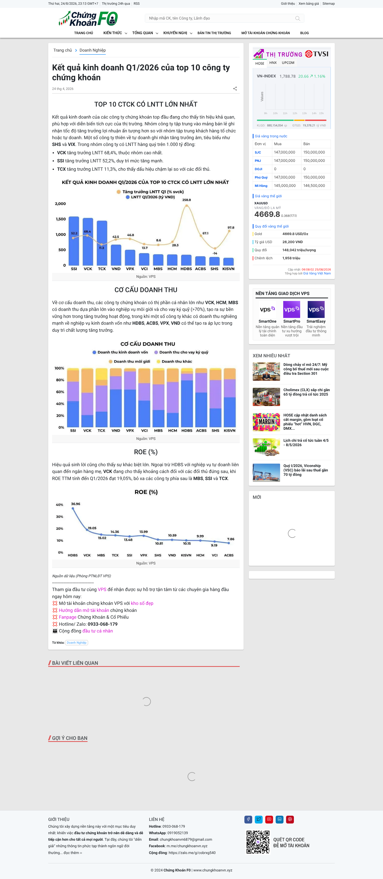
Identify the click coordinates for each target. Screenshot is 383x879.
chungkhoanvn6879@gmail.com (186, 840)
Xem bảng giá (309, 4)
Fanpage (67, 617)
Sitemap (329, 4)
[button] (235, 88)
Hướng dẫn (70, 610)
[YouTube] (269, 819)
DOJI (258, 169)
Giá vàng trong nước (271, 136)
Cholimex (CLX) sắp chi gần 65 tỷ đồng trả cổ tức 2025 (306, 392)
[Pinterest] (290, 819)
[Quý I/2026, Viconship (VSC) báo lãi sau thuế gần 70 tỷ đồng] (266, 473)
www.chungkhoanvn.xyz (212, 870)
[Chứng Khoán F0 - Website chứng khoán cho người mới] (83, 18)
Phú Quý (261, 177)
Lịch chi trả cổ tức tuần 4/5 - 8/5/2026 (306, 442)
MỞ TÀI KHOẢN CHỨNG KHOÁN (266, 33)
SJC (258, 152)
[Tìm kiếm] (298, 18)
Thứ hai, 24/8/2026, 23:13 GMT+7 (73, 4)
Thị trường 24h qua (116, 4)
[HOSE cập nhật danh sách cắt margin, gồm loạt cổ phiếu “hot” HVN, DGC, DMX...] (266, 422)
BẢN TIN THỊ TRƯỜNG (214, 33)
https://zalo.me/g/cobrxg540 (192, 853)
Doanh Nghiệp (92, 50)
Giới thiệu (288, 4)
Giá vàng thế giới (268, 196)
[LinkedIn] (279, 819)
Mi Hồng (261, 186)
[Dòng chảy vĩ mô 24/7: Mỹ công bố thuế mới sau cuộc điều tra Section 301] (266, 371)
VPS (103, 589)
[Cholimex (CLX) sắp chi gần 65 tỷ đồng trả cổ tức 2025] (266, 397)
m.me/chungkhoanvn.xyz (187, 846)
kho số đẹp (142, 603)
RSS (137, 4)
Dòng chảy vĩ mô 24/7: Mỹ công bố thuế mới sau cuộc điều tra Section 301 (306, 369)
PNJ (258, 161)
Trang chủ (83, 33)
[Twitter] (259, 819)
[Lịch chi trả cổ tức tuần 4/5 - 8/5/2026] (266, 447)
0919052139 (178, 833)
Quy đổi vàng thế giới (272, 226)
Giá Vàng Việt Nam (317, 273)
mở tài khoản (96, 610)
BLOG (304, 33)
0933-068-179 (174, 827)
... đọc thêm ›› (71, 853)
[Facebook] (248, 819)
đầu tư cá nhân (97, 631)
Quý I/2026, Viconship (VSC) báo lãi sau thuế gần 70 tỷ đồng (305, 470)
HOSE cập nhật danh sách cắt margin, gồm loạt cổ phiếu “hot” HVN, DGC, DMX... (305, 422)
